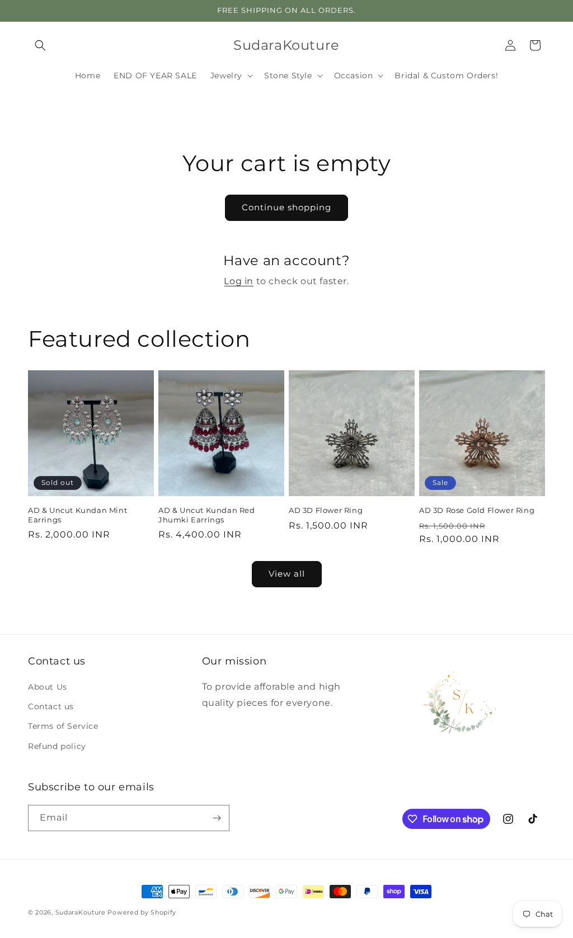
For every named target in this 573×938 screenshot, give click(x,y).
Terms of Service (63, 726)
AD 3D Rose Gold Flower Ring (476, 510)
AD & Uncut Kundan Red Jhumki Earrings (206, 515)
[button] (40, 45)
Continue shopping (286, 207)
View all (287, 573)
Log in (238, 281)
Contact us (51, 706)
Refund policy (57, 746)
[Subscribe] (216, 818)
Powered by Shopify (141, 912)
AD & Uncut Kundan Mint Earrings (77, 515)
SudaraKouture (80, 912)
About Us (47, 687)
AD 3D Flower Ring (326, 510)
